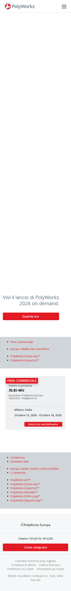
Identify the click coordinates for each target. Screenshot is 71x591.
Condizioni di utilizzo (23, 565)
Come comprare (35, 547)
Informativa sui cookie (50, 569)
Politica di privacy (49, 565)
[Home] (20, 6)
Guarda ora (31, 316)
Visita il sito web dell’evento (43, 424)
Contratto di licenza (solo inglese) (35, 561)
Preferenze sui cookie (20, 569)
